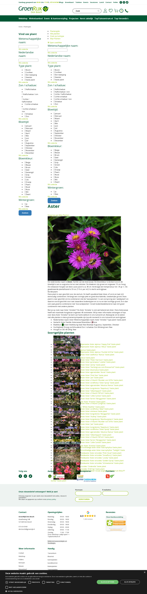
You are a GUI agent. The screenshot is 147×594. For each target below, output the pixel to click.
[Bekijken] (116, 11)
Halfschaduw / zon (62, 92)
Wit (56, 179)
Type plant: (54, 66)
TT (30, 476)
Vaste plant (59, 79)
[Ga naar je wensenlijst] (111, 11)
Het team (22, 563)
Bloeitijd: (53, 109)
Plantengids (55, 31)
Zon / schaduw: (57, 85)
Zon (56, 104)
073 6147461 (54, 2)
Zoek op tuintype (57, 36)
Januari (58, 113)
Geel (56, 157)
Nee (56, 194)
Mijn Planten (55, 38)
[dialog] (73, 582)
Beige (57, 150)
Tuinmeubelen (53, 569)
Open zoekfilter (55, 42)
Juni (56, 126)
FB (20, 476)
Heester (58, 77)
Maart (57, 118)
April (57, 121)
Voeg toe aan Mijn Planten (58, 215)
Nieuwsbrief (23, 569)
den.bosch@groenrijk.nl (27, 529)
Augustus (59, 131)
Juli (56, 128)
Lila (56, 167)
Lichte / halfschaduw (63, 94)
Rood (57, 175)
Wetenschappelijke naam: (63, 45)
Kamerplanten (52, 560)
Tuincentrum (52, 553)
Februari (58, 116)
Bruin (57, 155)
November (59, 138)
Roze (57, 177)
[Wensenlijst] (111, 11)
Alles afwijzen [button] (130, 582)
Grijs (56, 162)
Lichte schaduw (61, 96)
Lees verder (36, 579)
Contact (21, 553)
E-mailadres (106, 490)
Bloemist (51, 556)
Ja (55, 191)
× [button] (144, 572)
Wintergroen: (56, 187)
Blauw (57, 152)
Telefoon (126, 11)
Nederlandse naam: (59, 55)
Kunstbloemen (53, 563)
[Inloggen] (105, 11)
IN (25, 476)
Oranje (57, 170)
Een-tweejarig (60, 75)
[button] (49, 591)
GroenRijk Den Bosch (26, 517)
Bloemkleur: (55, 146)
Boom (57, 70)
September (59, 133)
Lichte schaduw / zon (63, 99)
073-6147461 (23, 527)
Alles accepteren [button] (107, 582)
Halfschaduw (60, 89)
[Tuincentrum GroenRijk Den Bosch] (34, 10)
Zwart (57, 182)
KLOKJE (121, 11)
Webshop (22, 556)
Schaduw (58, 101)
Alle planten (55, 33)
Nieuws (21, 566)
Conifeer (58, 72)
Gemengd (59, 160)
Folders (21, 560)
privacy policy (51, 499)
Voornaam (78, 490)
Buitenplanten (52, 566)
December (59, 140)
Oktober (58, 135)
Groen (57, 165)
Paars (57, 172)
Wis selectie (52, 52)
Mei (56, 123)
